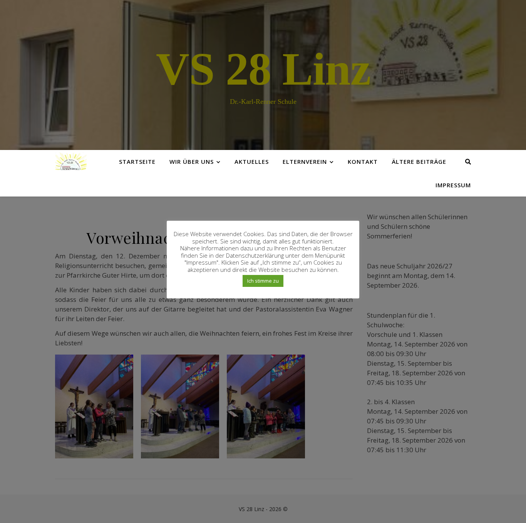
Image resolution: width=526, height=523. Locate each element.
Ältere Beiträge (419, 161)
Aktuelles (252, 161)
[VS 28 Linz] (71, 161)
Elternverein (305, 161)
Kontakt (363, 161)
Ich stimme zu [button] (263, 280)
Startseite (137, 161)
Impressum (453, 185)
